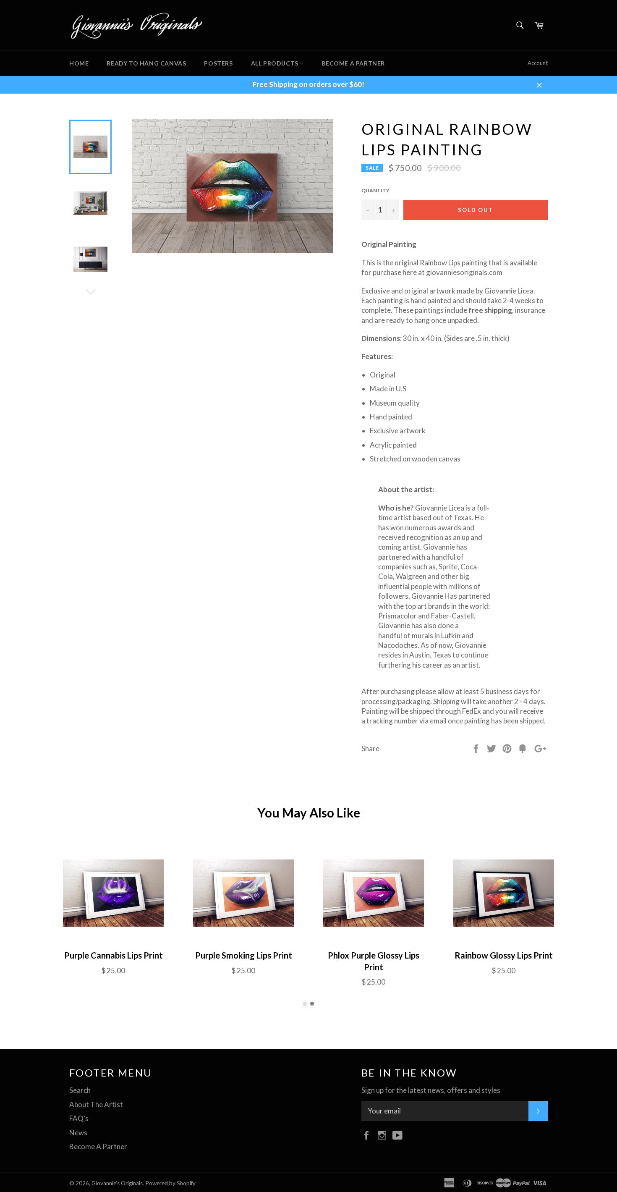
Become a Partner (353, 63)
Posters (218, 63)
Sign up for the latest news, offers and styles (430, 1090)
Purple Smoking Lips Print (243, 955)
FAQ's (79, 1118)
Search (80, 1090)
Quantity (375, 190)
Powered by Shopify (170, 1183)
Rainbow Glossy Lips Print (504, 955)
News (78, 1132)
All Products (275, 63)
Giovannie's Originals (117, 1183)
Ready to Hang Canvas (146, 63)
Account (538, 63)
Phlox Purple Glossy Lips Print (373, 961)
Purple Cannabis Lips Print (113, 955)
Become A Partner (98, 1146)
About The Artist (96, 1104)
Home (79, 63)
